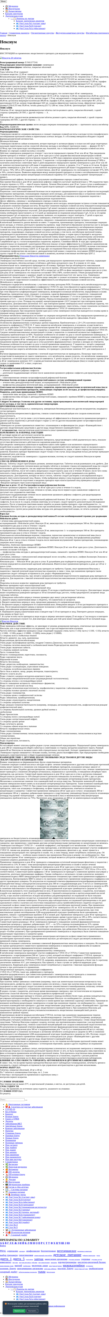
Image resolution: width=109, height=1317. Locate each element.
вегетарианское (66, 1250)
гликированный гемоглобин (43, 1255)
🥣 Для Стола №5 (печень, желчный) (22, 1212)
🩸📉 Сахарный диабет (16, 1235)
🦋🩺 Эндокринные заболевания (20, 1230)
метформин (27, 1266)
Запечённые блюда (13, 1126)
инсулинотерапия (44, 1262)
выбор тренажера (9, 1255)
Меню (3, 1)
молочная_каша (40, 1265)
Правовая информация (54, 1306)
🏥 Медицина (11, 6)
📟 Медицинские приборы (17, 1184)
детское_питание (67, 1255)
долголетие (29, 1259)
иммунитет (5, 1262)
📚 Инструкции (12, 9)
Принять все (19, 1311)
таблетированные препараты (28, 1272)
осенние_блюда (8, 1268)
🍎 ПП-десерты (12, 1172)
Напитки (9, 1131)
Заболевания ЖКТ (13, 1124)
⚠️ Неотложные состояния (17, 1104)
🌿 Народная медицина (16, 1167)
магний (18, 1265)
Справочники (11, 1162)
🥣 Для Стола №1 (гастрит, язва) (31, 23)
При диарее (10, 1150)
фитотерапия (51, 1272)
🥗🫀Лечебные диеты (15, 1194)
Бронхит (9, 1114)
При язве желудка (13, 1159)
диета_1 (6, 1259)
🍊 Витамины (11, 1169)
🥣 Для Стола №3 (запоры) (17, 1210)
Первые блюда (11, 1138)
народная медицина (55, 1266)
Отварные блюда (13, 1133)
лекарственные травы (6, 1266)
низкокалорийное (74, 1265)
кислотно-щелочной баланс (92, 1262)
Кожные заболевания (14, 1128)
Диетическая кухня (14, 16)
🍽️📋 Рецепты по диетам (22, 18)
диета (98, 1255)
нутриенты (89, 1266)
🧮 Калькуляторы (13, 11)
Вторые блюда (11, 1116)
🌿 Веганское (11, 1164)
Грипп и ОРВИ (12, 1119)
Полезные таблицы (14, 1143)
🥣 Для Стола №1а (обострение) (30, 28)
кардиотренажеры (67, 1262)
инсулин (15, 1262)
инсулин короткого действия (28, 1262)
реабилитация (96, 1268)
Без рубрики (10, 1112)
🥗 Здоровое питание (15, 1192)
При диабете (11, 1147)
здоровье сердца (96, 1259)
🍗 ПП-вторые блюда (15, 1174)
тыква (41, 1271)
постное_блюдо (65, 1268)
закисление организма (56, 1259)
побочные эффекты (50, 1269)
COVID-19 (10, 1109)
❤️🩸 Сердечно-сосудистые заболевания (24, 1107)
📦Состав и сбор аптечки (17, 1187)
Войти (3, 1246)
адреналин (12, 1251)
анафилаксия (33, 1251)
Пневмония (10, 1140)
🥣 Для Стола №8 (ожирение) (18, 1220)
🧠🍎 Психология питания (17, 1232)
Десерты (9, 1121)
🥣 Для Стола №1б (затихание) (19, 1205)
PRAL (3, 1251)
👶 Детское (10, 1179)
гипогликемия (26, 1255)
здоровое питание (74, 1259)
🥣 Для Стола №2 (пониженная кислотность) (26, 1207)
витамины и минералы (84, 1251)
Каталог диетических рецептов (30, 21)
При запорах (11, 1152)
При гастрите (11, 1145)
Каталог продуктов (14, 13)
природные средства (81, 1269)
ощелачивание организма (30, 1268)
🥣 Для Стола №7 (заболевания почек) (22, 1217)
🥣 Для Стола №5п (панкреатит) (20, 1215)
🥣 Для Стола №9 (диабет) (17, 1222)
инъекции (54, 1262)
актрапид (22, 1251)
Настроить (32, 1311)
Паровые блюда (12, 1135)
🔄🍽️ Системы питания (16, 1189)
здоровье (85, 1259)
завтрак (38, 1259)
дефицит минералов (89, 1255)
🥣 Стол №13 (11, 1225)
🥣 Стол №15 (11, 1227)
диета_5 (19, 1259)
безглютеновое (48, 1251)
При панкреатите (13, 1157)
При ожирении (12, 1155)
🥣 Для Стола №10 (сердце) (28, 26)
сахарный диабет (8, 1271)
